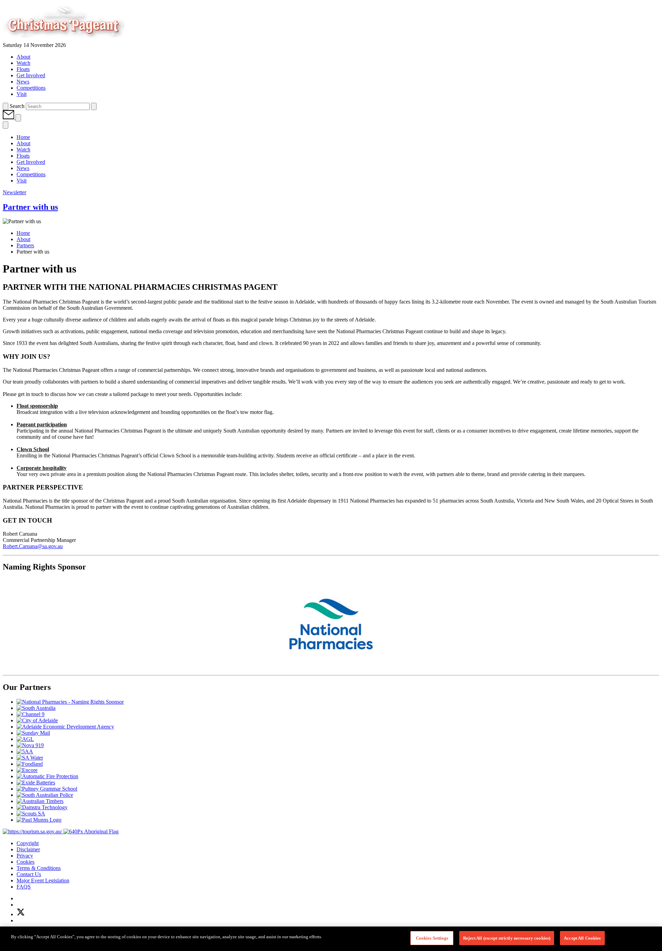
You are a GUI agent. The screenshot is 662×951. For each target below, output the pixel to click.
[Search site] (5, 106)
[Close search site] (94, 106)
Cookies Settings (432, 938)
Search (17, 106)
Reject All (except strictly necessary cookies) (506, 938)
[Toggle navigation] (18, 117)
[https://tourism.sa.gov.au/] (33, 831)
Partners (25, 245)
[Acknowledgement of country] (91, 831)
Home (23, 233)
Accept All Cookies (582, 938)
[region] (331, 939)
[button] (9, 117)
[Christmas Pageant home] (76, 39)
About (23, 239)
